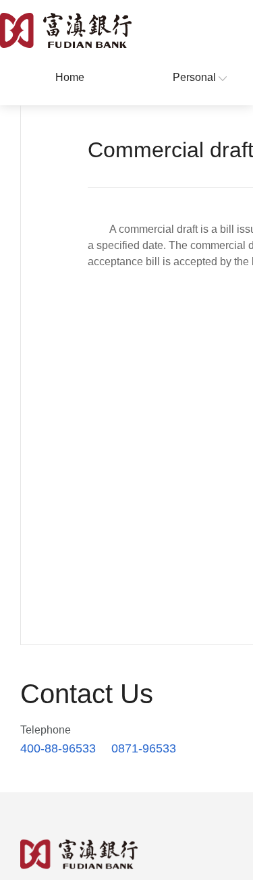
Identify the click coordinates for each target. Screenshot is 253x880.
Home (69, 77)
